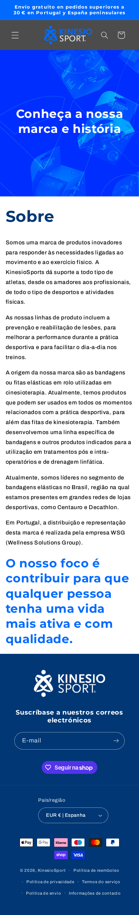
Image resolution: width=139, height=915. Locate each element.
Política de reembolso (96, 870)
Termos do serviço (101, 882)
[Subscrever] (116, 741)
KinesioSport (52, 870)
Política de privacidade (50, 882)
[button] (15, 35)
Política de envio (43, 893)
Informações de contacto (95, 893)
